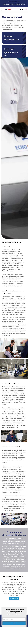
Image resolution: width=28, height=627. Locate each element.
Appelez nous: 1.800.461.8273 (14, 1)
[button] (20, 9)
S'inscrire (14, 623)
